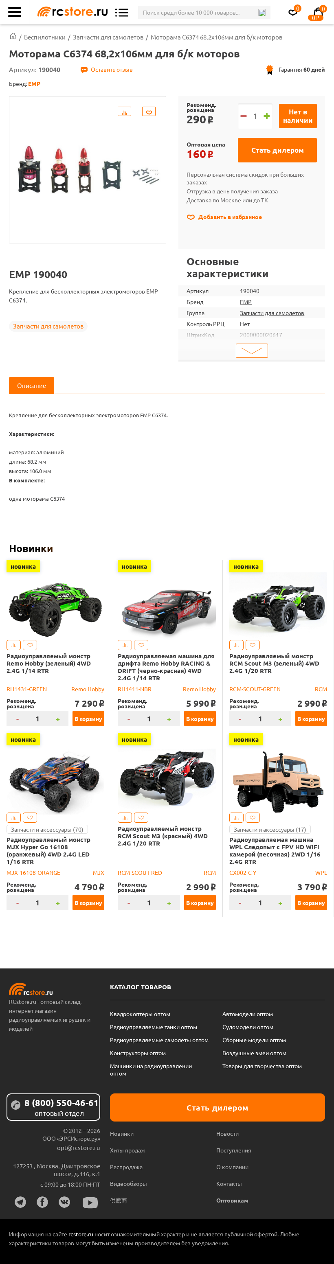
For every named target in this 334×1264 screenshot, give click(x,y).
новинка (23, 566)
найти (261, 12)
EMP (246, 301)
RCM (321, 689)
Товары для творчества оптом (262, 1065)
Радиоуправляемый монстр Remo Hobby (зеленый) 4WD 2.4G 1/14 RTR (49, 663)
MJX (98, 872)
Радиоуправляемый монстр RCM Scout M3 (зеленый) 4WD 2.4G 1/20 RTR (274, 663)
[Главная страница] (13, 37)
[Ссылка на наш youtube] (90, 1202)
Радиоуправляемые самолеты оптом (159, 1039)
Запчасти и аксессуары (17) (270, 829)
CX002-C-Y (242, 872)
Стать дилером (277, 150)
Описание (31, 385)
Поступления (233, 1150)
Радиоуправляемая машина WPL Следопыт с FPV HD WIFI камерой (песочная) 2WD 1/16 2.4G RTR (275, 850)
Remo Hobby (87, 689)
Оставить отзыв (112, 69)
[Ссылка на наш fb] (42, 1202)
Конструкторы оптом (138, 1052)
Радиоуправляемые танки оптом (153, 1026)
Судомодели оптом (247, 1026)
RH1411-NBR (135, 689)
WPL (321, 872)
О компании (232, 1166)
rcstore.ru (81, 1234)
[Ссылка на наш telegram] (20, 1202)
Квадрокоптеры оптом (140, 1013)
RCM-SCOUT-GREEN (255, 689)
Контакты (229, 1183)
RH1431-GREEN (27, 689)
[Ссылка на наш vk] (64, 1202)
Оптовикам (232, 1200)
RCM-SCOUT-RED (140, 872)
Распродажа (126, 1166)
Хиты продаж (127, 1150)
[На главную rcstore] (70, 12)
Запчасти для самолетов (48, 326)
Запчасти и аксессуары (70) (47, 829)
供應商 (118, 1200)
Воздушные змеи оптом (254, 1052)
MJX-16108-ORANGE (33, 872)
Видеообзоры (128, 1183)
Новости (227, 1133)
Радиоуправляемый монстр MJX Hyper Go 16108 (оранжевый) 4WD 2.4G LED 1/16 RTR (48, 850)
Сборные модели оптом (254, 1039)
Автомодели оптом (247, 1013)
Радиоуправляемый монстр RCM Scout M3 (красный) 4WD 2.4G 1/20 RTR (163, 836)
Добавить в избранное (229, 216)
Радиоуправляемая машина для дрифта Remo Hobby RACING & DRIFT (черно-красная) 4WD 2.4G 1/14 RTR (166, 666)
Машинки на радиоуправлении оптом (151, 1069)
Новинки (31, 547)
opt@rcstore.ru (78, 1147)
